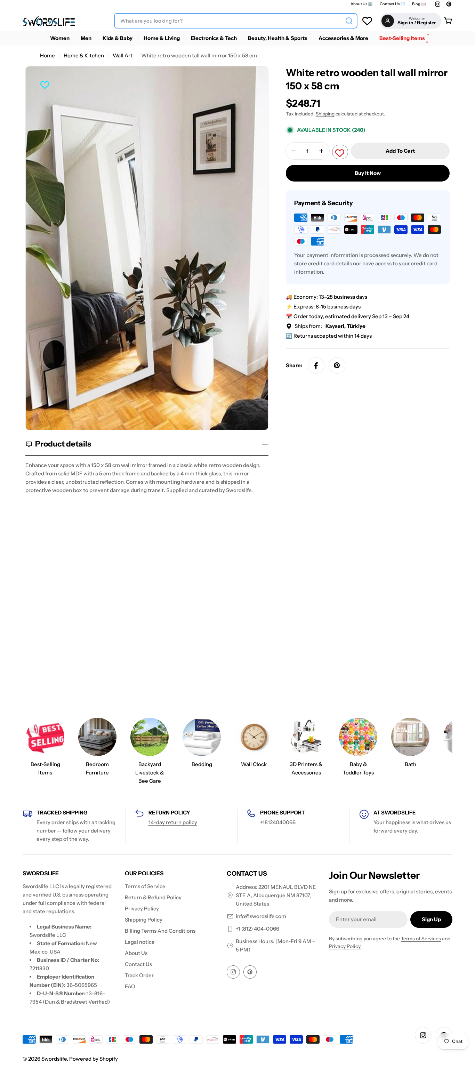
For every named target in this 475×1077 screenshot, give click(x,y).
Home (47, 55)
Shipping (325, 113)
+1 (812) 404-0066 (257, 928)
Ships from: (330, 326)
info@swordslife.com (261, 916)
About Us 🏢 (362, 4)
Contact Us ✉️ (392, 4)
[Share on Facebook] (316, 365)
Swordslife (54, 1058)
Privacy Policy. (345, 946)
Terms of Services (421, 938)
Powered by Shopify (93, 1058)
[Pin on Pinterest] (337, 365)
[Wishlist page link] (367, 21)
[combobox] (235, 21)
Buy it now (368, 173)
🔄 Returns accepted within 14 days (329, 335)
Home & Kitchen (84, 55)
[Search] (349, 21)
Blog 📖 (419, 4)
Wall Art (122, 55)
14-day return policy (172, 822)
